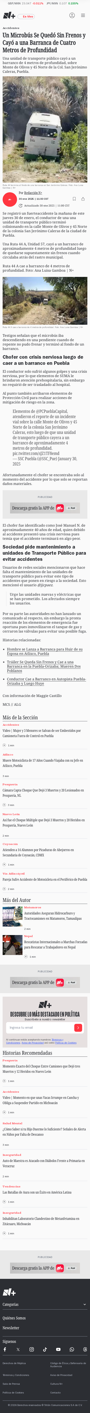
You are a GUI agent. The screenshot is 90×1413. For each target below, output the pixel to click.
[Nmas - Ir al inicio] (9, 15)
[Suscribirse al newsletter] (78, 1028)
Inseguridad (12, 1155)
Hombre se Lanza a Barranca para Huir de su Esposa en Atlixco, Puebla (45, 651)
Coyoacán (10, 844)
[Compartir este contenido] (83, 198)
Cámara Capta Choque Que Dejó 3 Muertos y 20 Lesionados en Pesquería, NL (43, 793)
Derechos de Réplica (14, 1363)
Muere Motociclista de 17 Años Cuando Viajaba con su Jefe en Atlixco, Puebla (43, 763)
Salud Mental (12, 1123)
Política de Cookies (65, 1043)
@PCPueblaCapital (51, 411)
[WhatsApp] (72, 1349)
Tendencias (11, 1186)
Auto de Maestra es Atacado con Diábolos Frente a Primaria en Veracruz (44, 1163)
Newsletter (11, 1327)
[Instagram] (31, 1349)
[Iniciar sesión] (72, 15)
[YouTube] (58, 1349)
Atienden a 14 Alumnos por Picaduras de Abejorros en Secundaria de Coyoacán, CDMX (38, 852)
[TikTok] (45, 1349)
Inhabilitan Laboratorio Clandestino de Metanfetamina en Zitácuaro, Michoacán (41, 1221)
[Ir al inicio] (45, 1292)
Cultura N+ (56, 1384)
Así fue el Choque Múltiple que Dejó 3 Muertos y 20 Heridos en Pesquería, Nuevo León (44, 823)
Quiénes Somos (14, 1317)
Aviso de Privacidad (33, 1043)
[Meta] (5, 1349)
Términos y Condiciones (16, 1375)
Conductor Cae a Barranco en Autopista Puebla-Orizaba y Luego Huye (46, 681)
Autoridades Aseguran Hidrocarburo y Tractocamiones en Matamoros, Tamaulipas (53, 916)
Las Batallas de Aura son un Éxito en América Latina (37, 1192)
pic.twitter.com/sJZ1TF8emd (36, 453)
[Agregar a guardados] (74, 198)
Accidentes (11, 725)
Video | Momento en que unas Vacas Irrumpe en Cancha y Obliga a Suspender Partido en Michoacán (41, 1100)
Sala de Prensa (11, 1384)
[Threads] (85, 1349)
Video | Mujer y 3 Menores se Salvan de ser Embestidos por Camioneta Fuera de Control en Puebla (42, 733)
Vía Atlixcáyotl (14, 874)
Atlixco (8, 755)
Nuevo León (11, 814)
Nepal (28, 936)
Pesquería (10, 784)
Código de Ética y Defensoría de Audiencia (68, 1365)
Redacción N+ (33, 193)
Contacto (55, 1393)
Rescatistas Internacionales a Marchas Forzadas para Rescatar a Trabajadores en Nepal (55, 944)
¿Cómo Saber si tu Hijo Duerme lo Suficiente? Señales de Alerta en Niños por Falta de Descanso (44, 1132)
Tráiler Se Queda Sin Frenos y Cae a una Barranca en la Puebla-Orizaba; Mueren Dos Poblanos (44, 666)
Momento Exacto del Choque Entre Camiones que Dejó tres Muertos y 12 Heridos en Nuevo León (41, 1069)
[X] (18, 1349)
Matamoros (32, 908)
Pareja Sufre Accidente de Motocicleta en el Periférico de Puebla (45, 879)
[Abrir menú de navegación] (83, 15)
